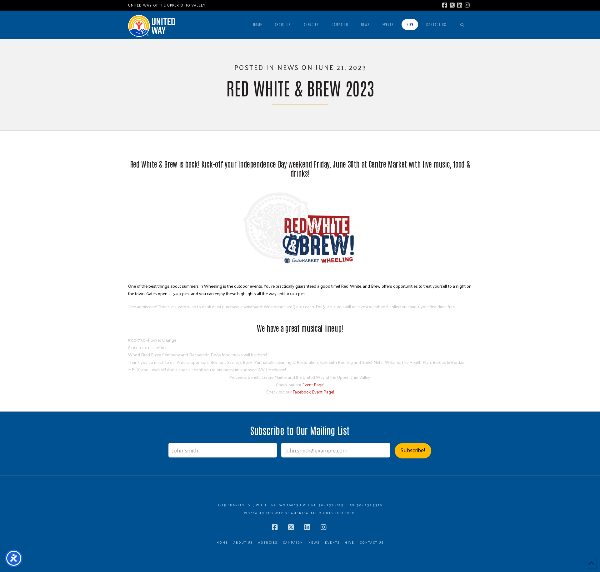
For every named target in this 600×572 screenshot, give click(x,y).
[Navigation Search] (462, 25)
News (314, 542)
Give (349, 542)
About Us (243, 542)
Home (222, 542)
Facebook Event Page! (313, 392)
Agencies (268, 542)
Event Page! (313, 385)
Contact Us (372, 542)
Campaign (293, 542)
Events (332, 542)
